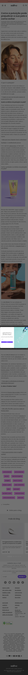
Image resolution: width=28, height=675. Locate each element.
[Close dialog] (27, 328)
